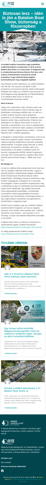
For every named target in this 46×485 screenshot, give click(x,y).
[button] (42, 4)
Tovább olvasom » (11, 293)
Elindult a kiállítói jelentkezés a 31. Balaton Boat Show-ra (22, 389)
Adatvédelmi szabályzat (23, 479)
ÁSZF (13, 479)
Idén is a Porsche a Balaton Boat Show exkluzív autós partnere (21, 275)
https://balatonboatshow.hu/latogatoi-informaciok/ (21, 227)
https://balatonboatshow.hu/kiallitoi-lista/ (17, 234)
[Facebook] (2, 470)
